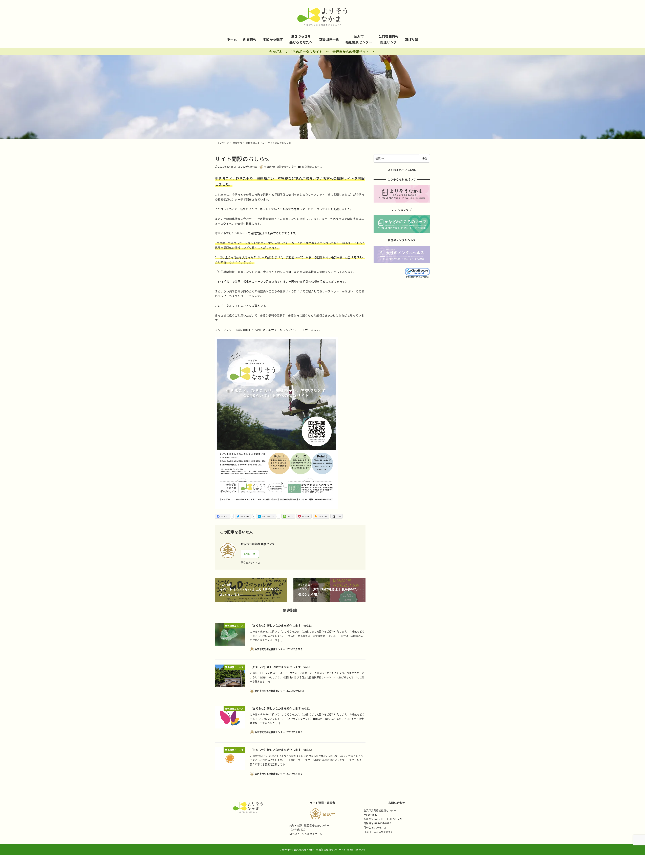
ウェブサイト (250, 562)
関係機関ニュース (312, 166)
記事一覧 (249, 554)
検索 (424, 158)
